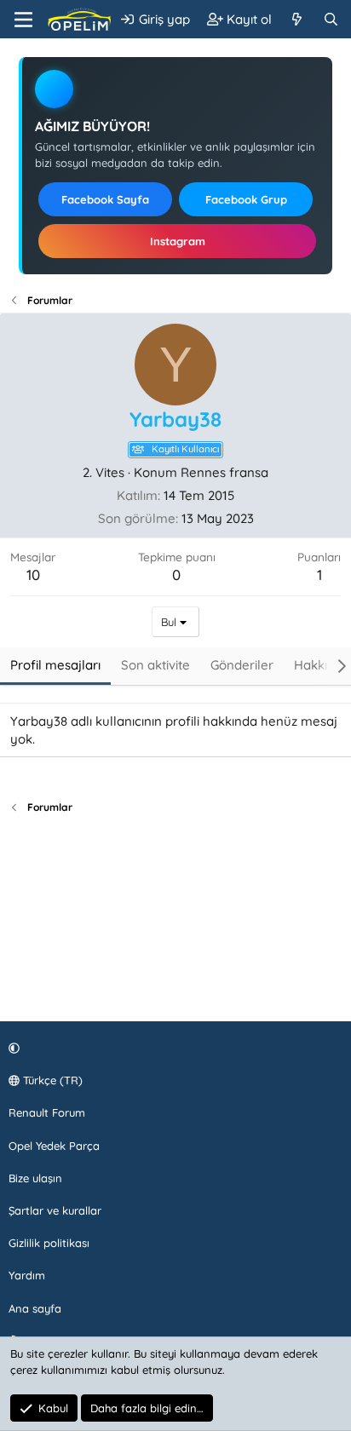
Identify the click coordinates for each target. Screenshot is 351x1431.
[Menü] (23, 19)
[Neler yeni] (297, 19)
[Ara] (331, 19)
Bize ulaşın (35, 1178)
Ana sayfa (35, 1308)
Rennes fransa (224, 472)
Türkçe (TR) (51, 1080)
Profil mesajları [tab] (55, 665)
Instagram (177, 241)
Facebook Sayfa (105, 199)
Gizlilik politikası (49, 1243)
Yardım (27, 1275)
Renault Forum (47, 1112)
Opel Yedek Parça (54, 1145)
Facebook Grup (246, 199)
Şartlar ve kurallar (55, 1210)
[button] (173, 1048)
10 (33, 574)
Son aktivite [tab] (155, 665)
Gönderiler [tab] (241, 665)
